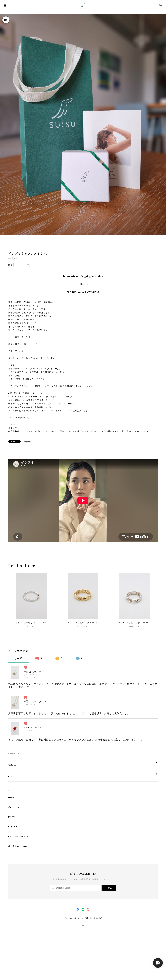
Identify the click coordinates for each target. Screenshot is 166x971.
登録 (109, 915)
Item (10, 804)
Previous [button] (3, 138)
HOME (11, 825)
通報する (28, 469)
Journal (12, 844)
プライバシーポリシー (72, 946)
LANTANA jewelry (18, 864)
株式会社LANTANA (18, 874)
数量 (10, 292)
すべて (18, 686)
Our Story (13, 835)
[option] (83, 138)
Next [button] (163, 138)
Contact (12, 854)
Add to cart (83, 311)
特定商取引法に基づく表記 (92, 946)
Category (13, 792)
